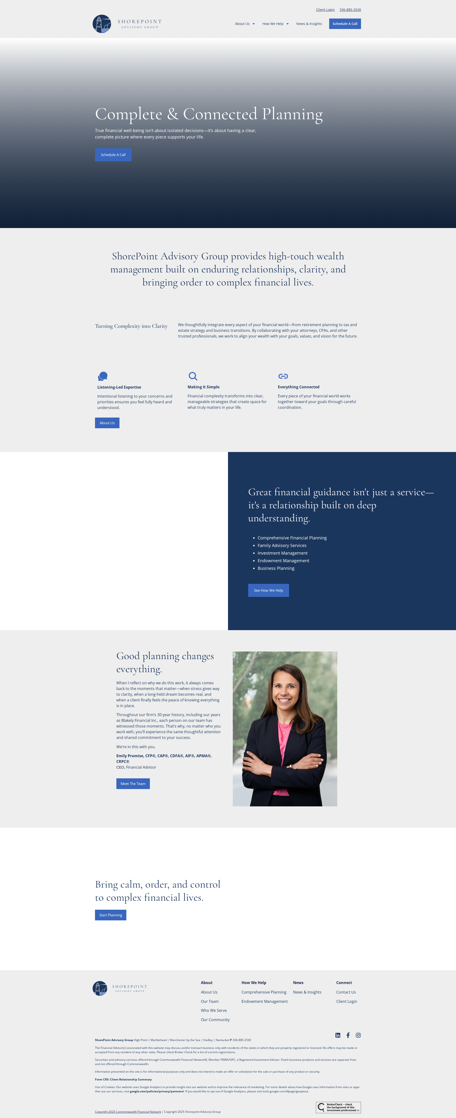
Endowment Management (265, 1001)
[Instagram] (358, 1035)
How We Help (273, 23)
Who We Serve (214, 1010)
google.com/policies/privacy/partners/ (157, 1091)
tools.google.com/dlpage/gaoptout (285, 1091)
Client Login (325, 9)
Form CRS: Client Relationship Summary (123, 1079)
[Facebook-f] (348, 1035)
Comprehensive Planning (264, 992)
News (298, 982)
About (207, 982)
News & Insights (309, 23)
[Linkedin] (338, 1035)
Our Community (215, 1019)
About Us (242, 23)
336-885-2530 (350, 9)
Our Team (210, 1001)
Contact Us (346, 992)
